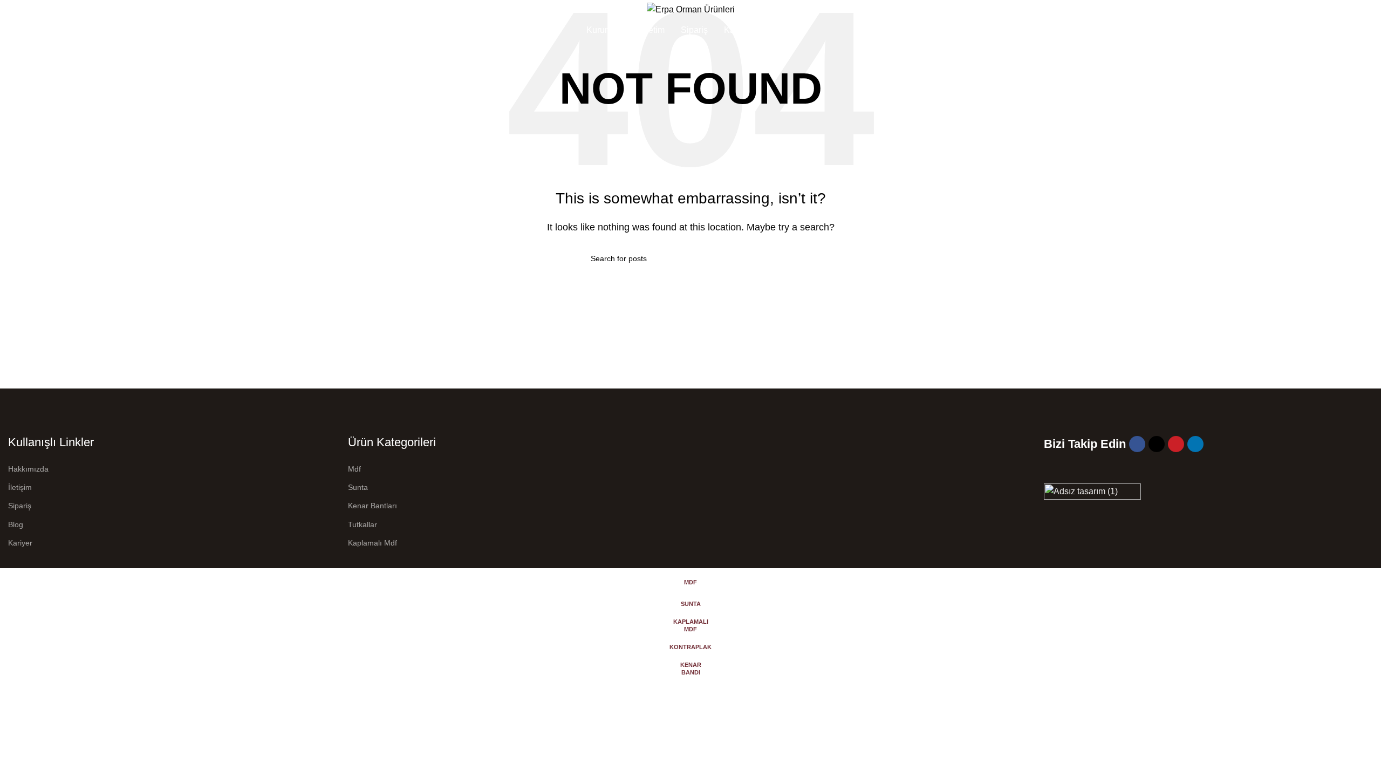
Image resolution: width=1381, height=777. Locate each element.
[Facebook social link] (1137, 444)
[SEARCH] (786, 258)
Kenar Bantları (372, 505)
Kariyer (20, 543)
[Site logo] (691, 8)
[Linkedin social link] (1195, 444)
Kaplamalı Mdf (372, 543)
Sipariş (19, 505)
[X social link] (1156, 444)
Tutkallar (362, 524)
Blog (15, 524)
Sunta (358, 487)
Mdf (354, 469)
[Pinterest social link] (1176, 444)
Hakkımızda (28, 469)
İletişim (20, 487)
